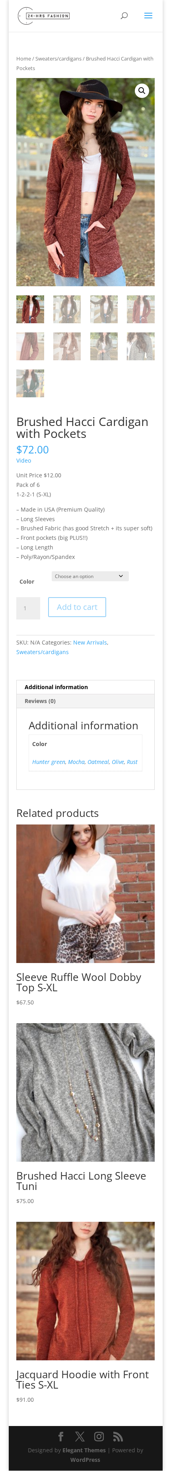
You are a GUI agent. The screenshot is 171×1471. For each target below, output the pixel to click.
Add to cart (77, 607)
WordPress (85, 1459)
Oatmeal (98, 762)
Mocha (76, 762)
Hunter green (48, 762)
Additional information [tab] (56, 687)
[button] (142, 91)
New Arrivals (90, 642)
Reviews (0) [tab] (40, 701)
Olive (118, 762)
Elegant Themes (84, 1450)
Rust (132, 762)
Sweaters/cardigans (58, 58)
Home (23, 58)
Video (23, 460)
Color (26, 581)
